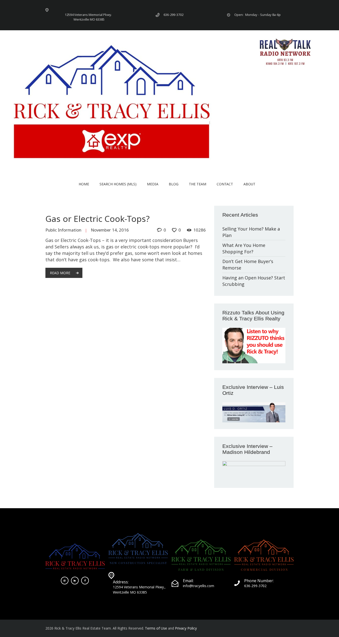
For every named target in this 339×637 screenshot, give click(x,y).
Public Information (63, 230)
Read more (60, 272)
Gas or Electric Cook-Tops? (97, 218)
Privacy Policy (186, 628)
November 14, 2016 (110, 230)
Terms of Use (156, 628)
